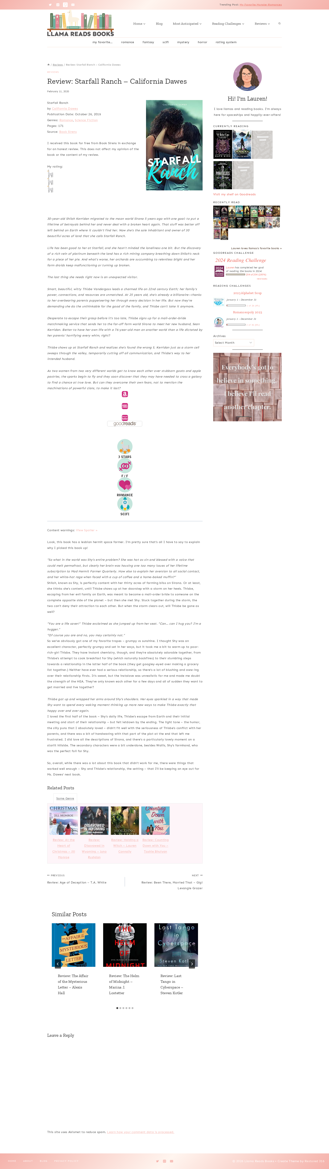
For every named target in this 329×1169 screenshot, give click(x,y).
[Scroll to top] (320, 1154)
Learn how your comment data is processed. (140, 1132)
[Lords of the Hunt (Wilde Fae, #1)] (224, 211)
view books (262, 279)
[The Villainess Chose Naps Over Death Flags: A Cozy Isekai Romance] (261, 223)
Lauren (230, 267)
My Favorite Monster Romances (261, 4)
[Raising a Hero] (269, 223)
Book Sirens (68, 132)
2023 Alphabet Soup (247, 293)
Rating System (226, 42)
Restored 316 (314, 1161)
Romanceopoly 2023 (247, 312)
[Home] (48, 64)
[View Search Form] (279, 23)
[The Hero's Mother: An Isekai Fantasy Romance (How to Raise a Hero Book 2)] (246, 223)
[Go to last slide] (58, 964)
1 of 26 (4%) (253, 305)
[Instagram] (58, 5)
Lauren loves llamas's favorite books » (256, 248)
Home (12, 1161)
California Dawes (65, 108)
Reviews (53, 72)
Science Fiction (86, 120)
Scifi (166, 42)
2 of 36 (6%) (253, 325)
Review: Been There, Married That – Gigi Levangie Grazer (172, 882)
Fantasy (148, 42)
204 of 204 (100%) (256, 275)
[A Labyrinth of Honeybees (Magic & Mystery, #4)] (254, 211)
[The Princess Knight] (217, 233)
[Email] (73, 5)
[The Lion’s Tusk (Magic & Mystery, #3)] (261, 211)
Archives (219, 336)
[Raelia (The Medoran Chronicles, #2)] (232, 211)
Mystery (183, 42)
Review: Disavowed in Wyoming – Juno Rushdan (94, 848)
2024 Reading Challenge (240, 260)
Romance (127, 42)
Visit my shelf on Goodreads (234, 194)
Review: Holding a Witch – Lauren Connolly (124, 845)
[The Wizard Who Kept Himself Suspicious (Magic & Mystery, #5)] (239, 211)
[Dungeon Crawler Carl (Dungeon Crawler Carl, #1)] (224, 223)
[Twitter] (50, 5)
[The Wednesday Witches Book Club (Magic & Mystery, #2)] (269, 211)
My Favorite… (103, 42)
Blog (159, 23)
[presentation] (73, 945)
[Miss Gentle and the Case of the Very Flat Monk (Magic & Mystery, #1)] (217, 222)
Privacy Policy (66, 1161)
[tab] (117, 1008)
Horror (202, 42)
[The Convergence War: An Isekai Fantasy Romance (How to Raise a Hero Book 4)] (232, 223)
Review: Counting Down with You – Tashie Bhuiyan (155, 845)
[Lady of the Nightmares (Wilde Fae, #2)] (217, 211)
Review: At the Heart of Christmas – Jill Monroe (63, 848)
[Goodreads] (65, 5)
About (28, 1161)
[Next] (192, 964)
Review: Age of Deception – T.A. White (76, 879)
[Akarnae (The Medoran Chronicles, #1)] (246, 211)
